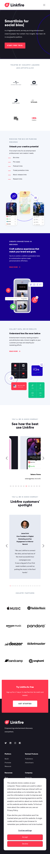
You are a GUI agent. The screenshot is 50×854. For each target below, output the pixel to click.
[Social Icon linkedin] (10, 743)
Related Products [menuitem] (31, 754)
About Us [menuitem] (28, 778)
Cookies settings (25, 830)
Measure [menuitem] (8, 766)
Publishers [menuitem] (29, 759)
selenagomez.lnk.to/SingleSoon (25, 479)
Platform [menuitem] (8, 754)
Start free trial (15, 45)
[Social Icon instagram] (15, 743)
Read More (13, 267)
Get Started (25, 704)
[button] (7, 458)
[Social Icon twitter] (6, 743)
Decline (25, 844)
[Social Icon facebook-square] (19, 743)
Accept (25, 837)
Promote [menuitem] (8, 763)
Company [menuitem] (28, 773)
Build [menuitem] (6, 759)
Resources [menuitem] (8, 773)
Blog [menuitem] (6, 778)
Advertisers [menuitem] (29, 763)
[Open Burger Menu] (44, 5)
